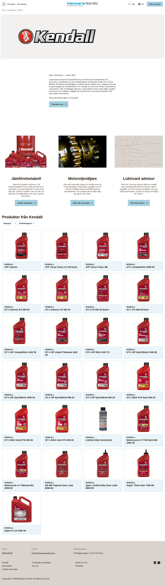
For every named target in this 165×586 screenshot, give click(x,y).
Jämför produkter (25, 203)
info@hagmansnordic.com (43, 553)
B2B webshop (154, 4)
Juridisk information (10, 569)
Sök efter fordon (137, 203)
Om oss (35, 566)
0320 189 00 (7, 553)
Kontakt (5, 562)
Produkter (11, 4)
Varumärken (22, 4)
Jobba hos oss (81, 562)
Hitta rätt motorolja (81, 203)
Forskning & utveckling (41, 562)
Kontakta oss (57, 104)
